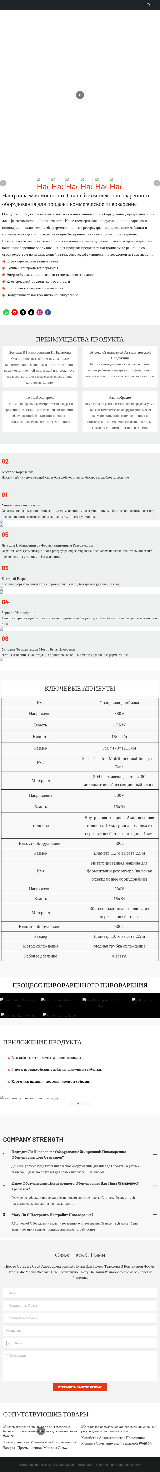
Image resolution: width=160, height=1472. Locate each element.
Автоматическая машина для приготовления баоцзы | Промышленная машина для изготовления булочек (39, 1445)
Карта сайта (85, 1464)
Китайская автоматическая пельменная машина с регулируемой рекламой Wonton (116, 1440)
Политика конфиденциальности (118, 1464)
